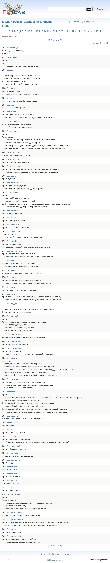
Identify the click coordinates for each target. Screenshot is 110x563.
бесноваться (12, 210)
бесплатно (12, 286)
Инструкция (89, 21)
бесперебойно (13, 241)
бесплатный (12, 293)
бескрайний (12, 182)
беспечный (12, 277)
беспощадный (13, 473)
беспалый (11, 217)
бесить (10, 97)
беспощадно (13, 466)
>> (62, 39)
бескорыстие (13, 152)
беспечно (11, 260)
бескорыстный (13, 166)
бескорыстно (13, 159)
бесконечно (12, 111)
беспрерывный (14, 536)
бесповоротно (13, 334)
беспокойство (13, 415)
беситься (11, 104)
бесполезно (12, 422)
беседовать (12, 88)
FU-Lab (7, 559)
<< (47, 39)
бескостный (12, 175)
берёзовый (12, 57)
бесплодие (12, 303)
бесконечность (13, 121)
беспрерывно (13, 529)
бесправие (12, 480)
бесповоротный (14, 341)
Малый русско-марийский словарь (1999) (27, 23)
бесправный (12, 487)
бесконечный (13, 131)
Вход (67, 554)
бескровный (12, 192)
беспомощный (13, 446)
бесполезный (13, 429)
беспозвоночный (14, 348)
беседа (10, 69)
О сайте (75, 21)
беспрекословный (15, 519)
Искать (99, 9)
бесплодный (12, 316)
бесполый (11, 436)
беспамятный (13, 224)
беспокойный (13, 391)
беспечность (12, 270)
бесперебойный (14, 250)
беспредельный (14, 494)
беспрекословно (14, 512)
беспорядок (12, 452)
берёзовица (12, 47)
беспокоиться (13, 379)
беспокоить (12, 357)
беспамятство (13, 231)
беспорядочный (14, 459)
